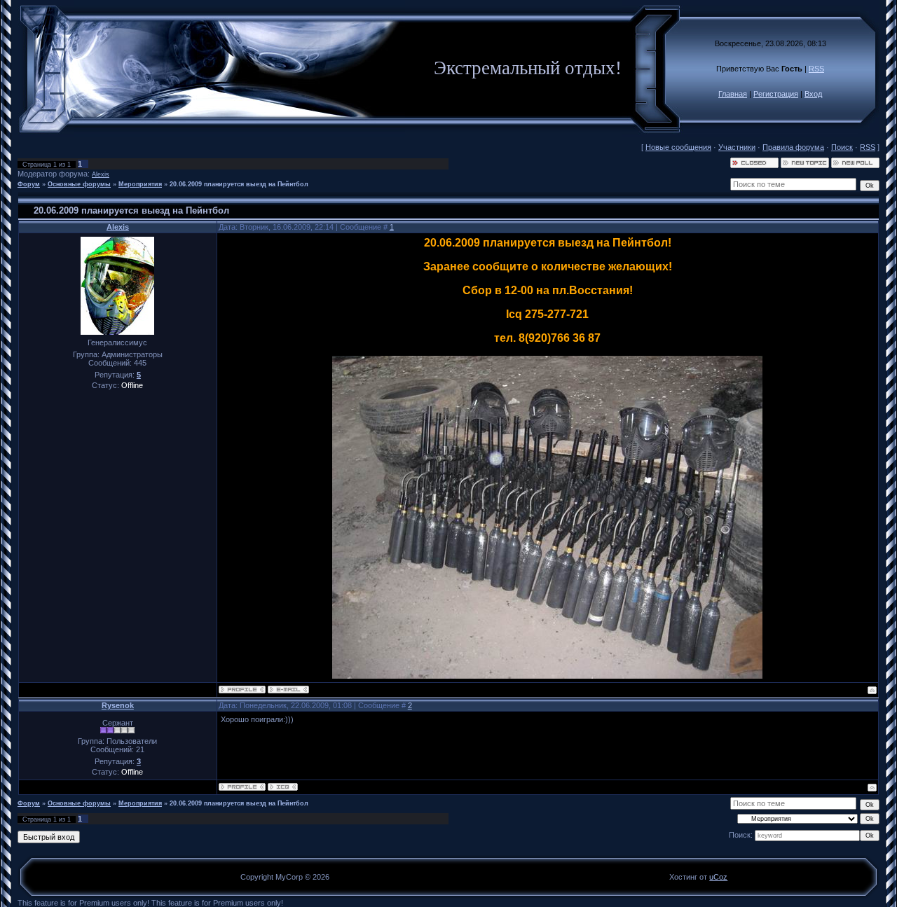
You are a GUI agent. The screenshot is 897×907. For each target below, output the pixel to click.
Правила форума (793, 147)
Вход (813, 94)
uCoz (718, 877)
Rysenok (118, 705)
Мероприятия (140, 184)
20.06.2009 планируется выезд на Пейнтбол (239, 184)
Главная (732, 94)
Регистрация (775, 94)
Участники (736, 147)
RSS (816, 68)
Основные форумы (79, 184)
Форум (29, 184)
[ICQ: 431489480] (283, 787)
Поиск (842, 147)
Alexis (100, 174)
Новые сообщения (678, 147)
